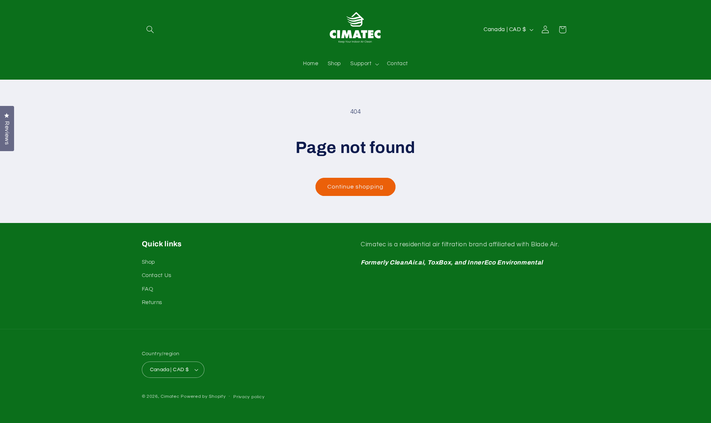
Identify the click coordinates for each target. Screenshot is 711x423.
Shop (149, 262)
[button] (150, 29)
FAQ (147, 289)
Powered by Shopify (203, 396)
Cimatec (170, 396)
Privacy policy (248, 397)
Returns (152, 302)
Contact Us (156, 275)
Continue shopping (355, 187)
